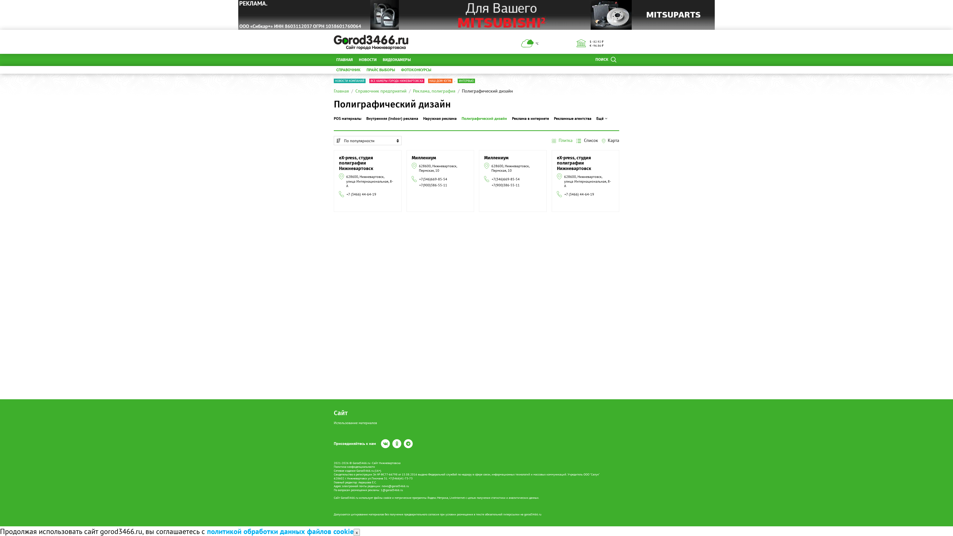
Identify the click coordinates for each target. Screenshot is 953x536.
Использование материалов (355, 423)
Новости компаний (349, 81)
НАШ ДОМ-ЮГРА (440, 81)
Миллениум (424, 158)
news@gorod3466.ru (395, 486)
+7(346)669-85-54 (433, 179)
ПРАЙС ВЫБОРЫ (381, 69)
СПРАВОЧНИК (348, 69)
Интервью (466, 81)
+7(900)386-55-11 (433, 185)
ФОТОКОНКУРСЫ (416, 69)
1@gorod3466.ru (392, 490)
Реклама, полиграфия (434, 91)
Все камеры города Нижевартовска (397, 81)
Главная (344, 59)
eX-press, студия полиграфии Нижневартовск (356, 163)
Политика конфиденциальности (354, 467)
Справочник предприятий (381, 91)
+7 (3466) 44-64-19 (361, 194)
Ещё (420, 59)
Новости (368, 59)
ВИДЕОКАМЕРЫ (397, 59)
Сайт (341, 413)
